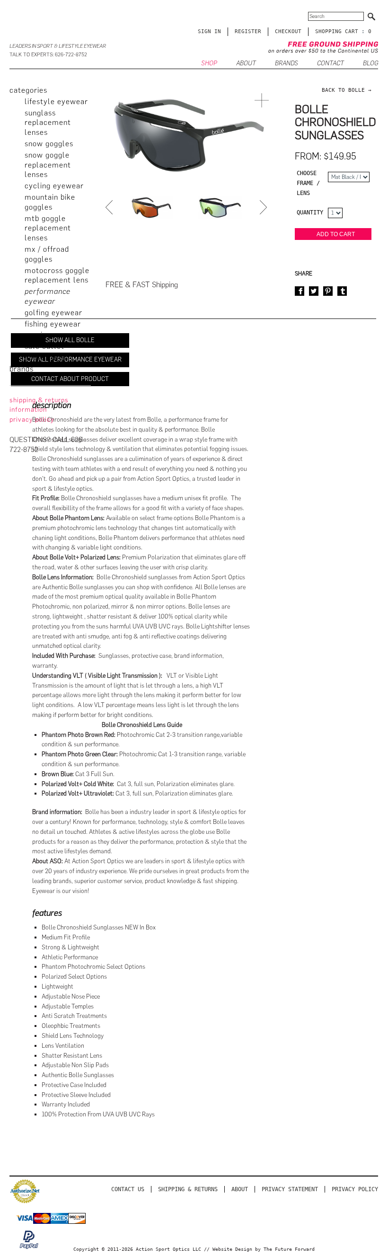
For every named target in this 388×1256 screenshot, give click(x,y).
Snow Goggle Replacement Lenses (48, 164)
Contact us (127, 1189)
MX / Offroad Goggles (47, 254)
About (239, 1189)
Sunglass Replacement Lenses (48, 122)
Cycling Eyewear (54, 185)
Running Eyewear (54, 334)
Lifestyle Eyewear (56, 101)
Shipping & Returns (188, 1189)
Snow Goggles (49, 143)
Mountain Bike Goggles (50, 202)
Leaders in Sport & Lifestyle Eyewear (57, 46)
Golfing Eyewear (53, 312)
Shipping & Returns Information (39, 405)
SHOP (209, 63)
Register (248, 31)
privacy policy (31, 420)
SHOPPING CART (336, 31)
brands (21, 368)
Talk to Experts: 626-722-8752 (48, 55)
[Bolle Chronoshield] (151, 207)
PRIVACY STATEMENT (290, 1189)
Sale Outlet (44, 346)
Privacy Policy (355, 1189)
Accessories (46, 357)
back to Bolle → (346, 90)
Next (264, 207)
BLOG (370, 63)
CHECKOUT (288, 31)
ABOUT (246, 63)
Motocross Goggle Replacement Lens (57, 275)
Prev (110, 207)
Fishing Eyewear (53, 323)
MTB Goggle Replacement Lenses (48, 228)
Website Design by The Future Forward (263, 1249)
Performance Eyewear (48, 296)
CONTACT (330, 63)
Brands (286, 63)
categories (28, 90)
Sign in (209, 31)
